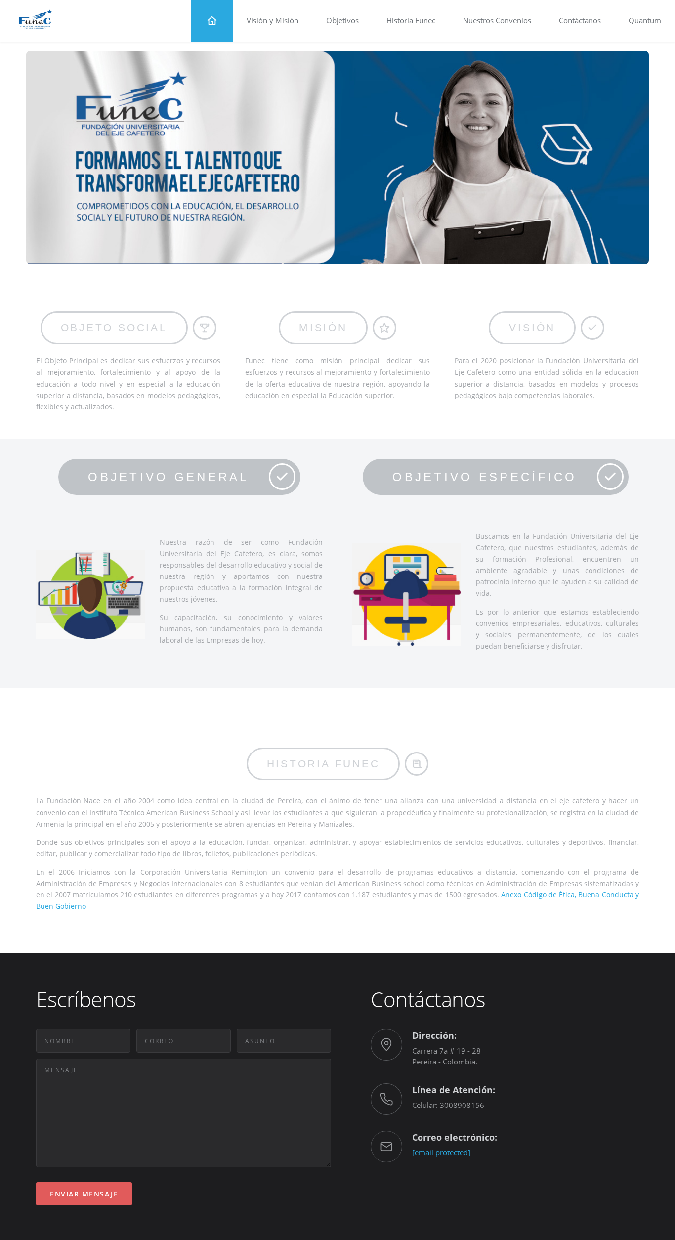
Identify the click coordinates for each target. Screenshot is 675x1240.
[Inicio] (212, 21)
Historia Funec (410, 20)
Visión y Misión (272, 20)
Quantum (645, 20)
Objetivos (342, 20)
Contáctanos (580, 20)
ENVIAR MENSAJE (84, 1193)
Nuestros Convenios (497, 20)
